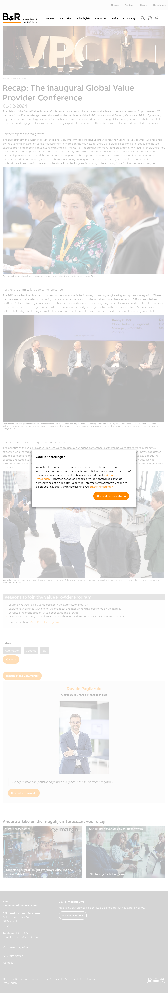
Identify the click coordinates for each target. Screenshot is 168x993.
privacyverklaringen (101, 486)
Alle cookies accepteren (111, 496)
